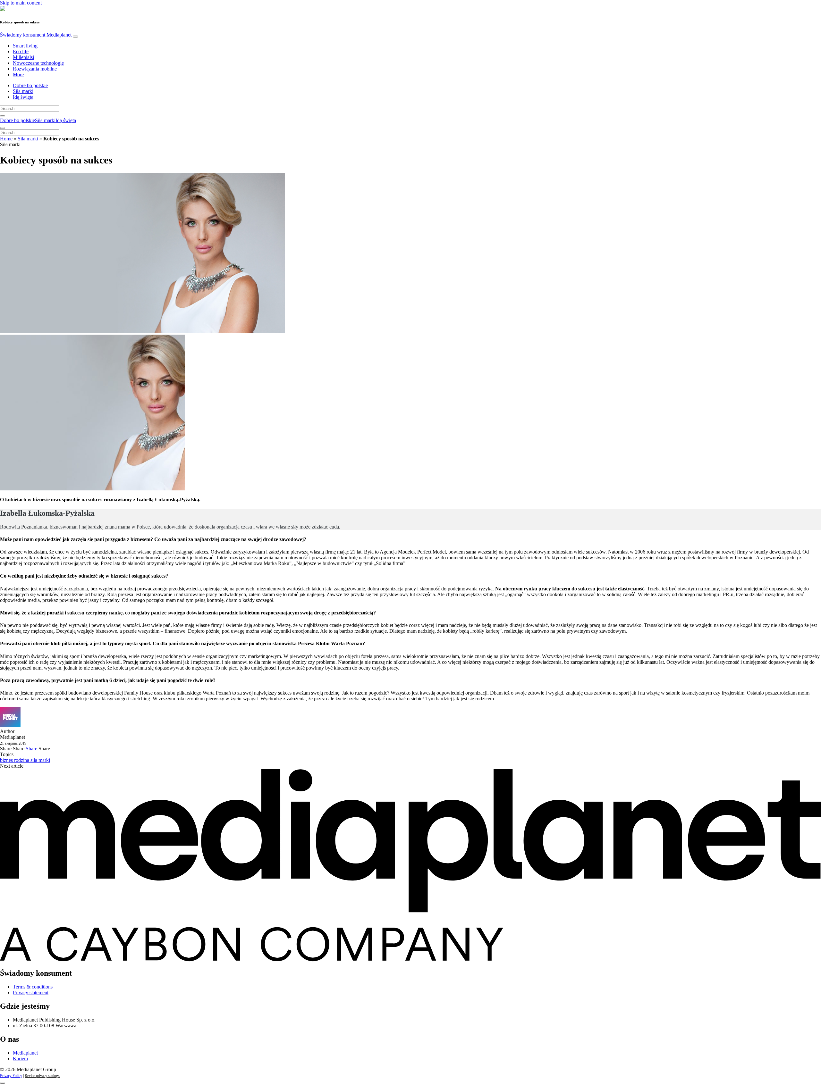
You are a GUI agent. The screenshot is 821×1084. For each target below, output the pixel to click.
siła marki (40, 760)
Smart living (25, 45)
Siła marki (23, 91)
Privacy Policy (11, 1075)
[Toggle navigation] (75, 37)
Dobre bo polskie (30, 85)
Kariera (20, 1058)
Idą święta (23, 97)
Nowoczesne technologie (38, 63)
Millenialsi (23, 57)
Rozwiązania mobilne (35, 68)
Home (6, 138)
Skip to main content (21, 2)
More (18, 74)
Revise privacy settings (42, 1075)
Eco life (21, 51)
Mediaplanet (25, 1052)
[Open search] (2, 116)
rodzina (22, 760)
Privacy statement (30, 992)
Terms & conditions (33, 986)
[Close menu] (2, 128)
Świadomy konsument (36, 35)
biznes (7, 760)
